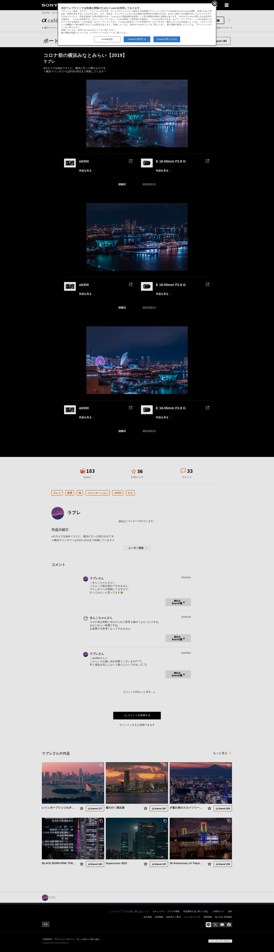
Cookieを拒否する (137, 39)
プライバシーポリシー (102, 33)
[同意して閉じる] (214, 3)
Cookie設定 (107, 39)
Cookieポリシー (93, 30)
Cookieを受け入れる (167, 39)
